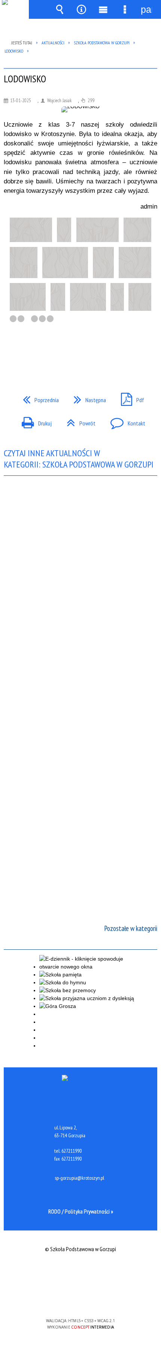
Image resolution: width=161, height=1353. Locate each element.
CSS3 (80, 1299)
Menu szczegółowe (124, 9)
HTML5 (68, 1299)
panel (146, 9)
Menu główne (103, 9)
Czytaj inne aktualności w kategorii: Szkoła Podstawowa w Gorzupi (79, 459)
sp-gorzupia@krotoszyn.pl (79, 1178)
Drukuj (34, 421)
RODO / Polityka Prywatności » (80, 1211)
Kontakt (124, 421)
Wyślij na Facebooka (66, 352)
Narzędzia (81, 9)
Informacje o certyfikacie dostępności (80, 1272)
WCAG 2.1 (103, 1299)
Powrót (78, 421)
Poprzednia (38, 397)
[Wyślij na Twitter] (80, 352)
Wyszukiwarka (59, 9)
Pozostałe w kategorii (130, 928)
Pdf (129, 397)
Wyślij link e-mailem (93, 352)
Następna (87, 397)
